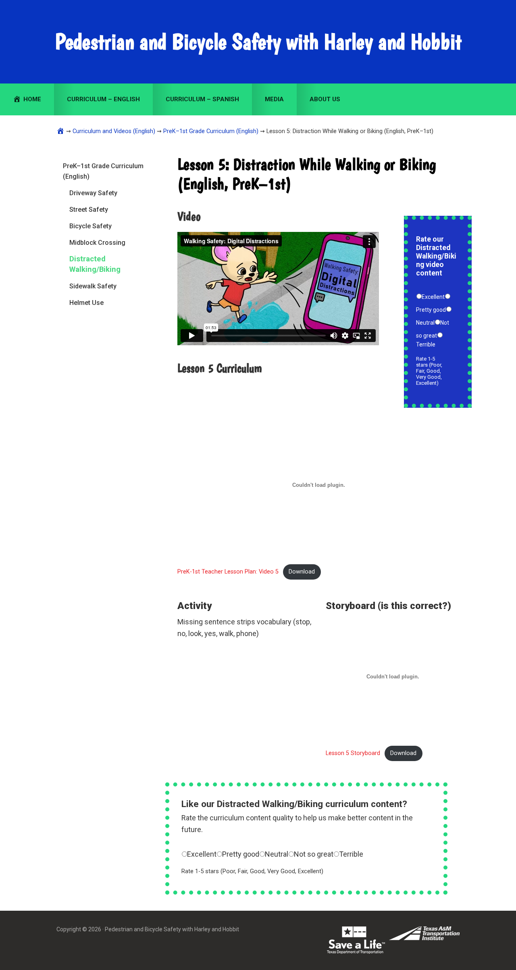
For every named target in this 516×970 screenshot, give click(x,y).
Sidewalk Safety (93, 286)
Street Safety (88, 209)
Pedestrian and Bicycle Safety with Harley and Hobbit (258, 41)
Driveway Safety (93, 193)
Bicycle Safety (90, 226)
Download (302, 571)
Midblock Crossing (97, 242)
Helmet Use (86, 303)
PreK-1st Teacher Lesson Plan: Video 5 (228, 571)
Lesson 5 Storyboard (353, 753)
